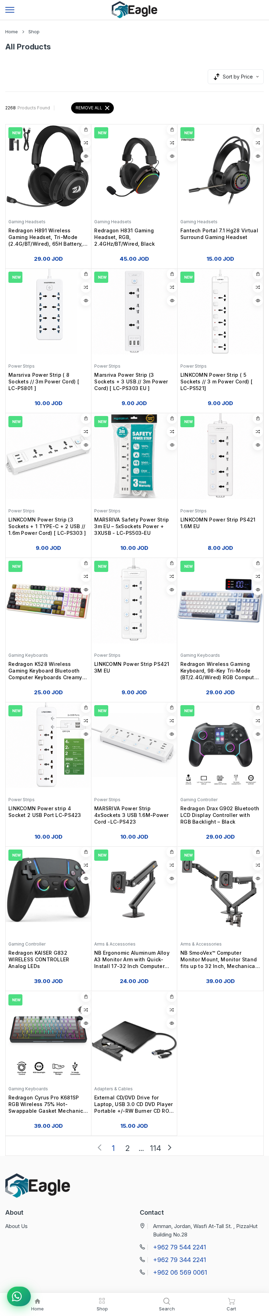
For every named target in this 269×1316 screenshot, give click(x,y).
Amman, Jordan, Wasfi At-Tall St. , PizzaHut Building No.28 (205, 1230)
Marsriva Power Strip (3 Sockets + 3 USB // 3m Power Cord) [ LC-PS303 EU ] (131, 381)
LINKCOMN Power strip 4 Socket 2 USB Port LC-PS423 (44, 811)
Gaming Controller (199, 799)
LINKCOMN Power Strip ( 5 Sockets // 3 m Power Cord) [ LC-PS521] (216, 381)
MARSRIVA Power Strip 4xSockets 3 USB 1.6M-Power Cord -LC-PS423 (131, 815)
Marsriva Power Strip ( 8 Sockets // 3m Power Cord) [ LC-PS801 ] (43, 381)
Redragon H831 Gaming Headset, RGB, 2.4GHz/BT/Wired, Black (124, 237)
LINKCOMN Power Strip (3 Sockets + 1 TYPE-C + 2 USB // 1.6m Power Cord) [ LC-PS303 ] (47, 526)
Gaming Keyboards (28, 655)
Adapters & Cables (113, 1088)
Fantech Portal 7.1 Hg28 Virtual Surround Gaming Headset (219, 233)
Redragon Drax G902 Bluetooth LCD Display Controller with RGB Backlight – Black (219, 815)
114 (155, 1148)
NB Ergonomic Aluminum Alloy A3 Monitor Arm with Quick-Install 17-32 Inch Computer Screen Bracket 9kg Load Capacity (132, 960)
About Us (16, 1226)
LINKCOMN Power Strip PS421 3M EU (132, 667)
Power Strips (21, 366)
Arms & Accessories (115, 944)
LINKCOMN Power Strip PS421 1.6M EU (218, 523)
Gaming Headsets (27, 221)
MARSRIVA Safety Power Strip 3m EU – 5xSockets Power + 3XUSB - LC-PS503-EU (131, 526)
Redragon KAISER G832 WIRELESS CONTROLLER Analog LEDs (38, 959)
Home (11, 31)
